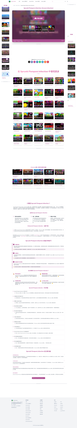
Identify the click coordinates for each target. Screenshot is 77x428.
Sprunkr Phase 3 (36, 235)
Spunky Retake (28, 412)
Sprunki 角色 (28, 414)
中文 (61, 401)
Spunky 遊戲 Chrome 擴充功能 (15, 405)
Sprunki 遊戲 (37, 1)
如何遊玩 (41, 410)
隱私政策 (41, 403)
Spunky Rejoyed (28, 410)
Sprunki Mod (31, 1)
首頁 (19, 1)
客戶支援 (41, 401)
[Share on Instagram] (34, 62)
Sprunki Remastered (29, 421)
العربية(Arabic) (62, 410)
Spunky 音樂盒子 (24, 1)
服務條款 (41, 405)
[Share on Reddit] (45, 62)
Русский (55, 410)
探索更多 (41, 407)
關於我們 (41, 414)
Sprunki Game (18, 5)
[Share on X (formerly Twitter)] (29, 62)
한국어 (55, 407)
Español (61, 407)
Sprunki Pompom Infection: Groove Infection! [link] (27, 5)
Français (61, 405)
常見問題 (41, 412)
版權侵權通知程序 (13, 407)
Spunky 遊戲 (43, 1)
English (55, 401)
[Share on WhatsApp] (40, 62)
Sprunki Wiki (28, 419)
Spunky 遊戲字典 (28, 417)
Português (56, 408)
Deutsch (55, 405)
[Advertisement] (5, 95)
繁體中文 (55, 403)
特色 (40, 408)
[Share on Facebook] (32, 62)
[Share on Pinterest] (48, 62)
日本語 (61, 403)
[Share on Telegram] (42, 62)
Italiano (61, 408)
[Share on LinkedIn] (37, 62)
